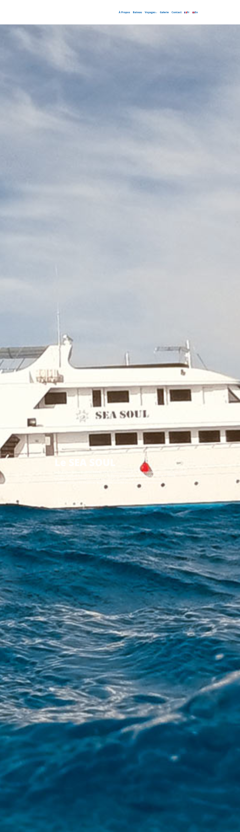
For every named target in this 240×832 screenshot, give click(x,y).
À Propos (124, 12)
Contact (177, 12)
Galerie (164, 12)
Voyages (150, 12)
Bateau (137, 12)
